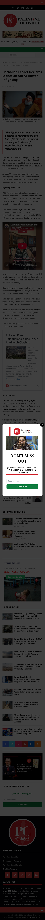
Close (42, 425)
